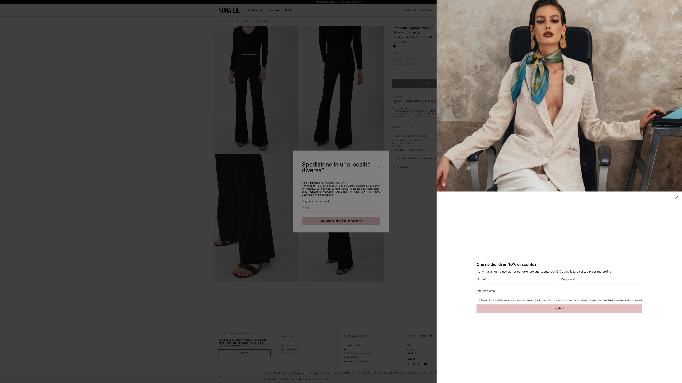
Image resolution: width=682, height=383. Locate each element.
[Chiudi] (676, 197)
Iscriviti (559, 308)
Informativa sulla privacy (510, 300)
